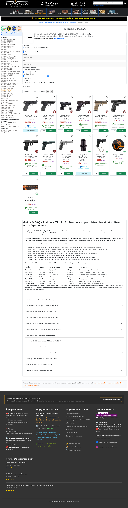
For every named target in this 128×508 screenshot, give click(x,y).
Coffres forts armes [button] (112, 13)
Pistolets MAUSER (7, 75)
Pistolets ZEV (5, 97)
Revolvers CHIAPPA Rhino (9, 100)
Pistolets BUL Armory (7, 46)
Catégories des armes (73, 413)
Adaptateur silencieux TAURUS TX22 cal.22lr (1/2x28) (83, 157)
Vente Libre (44, 47)
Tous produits (29, 52)
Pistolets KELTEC (6, 68)
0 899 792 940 (103, 413)
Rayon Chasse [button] (76, 13)
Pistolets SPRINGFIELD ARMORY (8, 80)
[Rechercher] (125, 3)
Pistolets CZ (5, 53)
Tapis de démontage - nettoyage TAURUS (30, 199)
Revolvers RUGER (7, 112)
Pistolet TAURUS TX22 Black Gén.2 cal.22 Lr (48, 117)
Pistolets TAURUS (6, 90)
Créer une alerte (30, 130)
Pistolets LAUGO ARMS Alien (10, 73)
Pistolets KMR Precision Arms (10, 71)
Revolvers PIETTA (7, 110)
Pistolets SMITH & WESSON (10, 83)
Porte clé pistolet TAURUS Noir (101, 155)
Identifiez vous (49, 5)
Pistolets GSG (5, 63)
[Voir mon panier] (72, 3)
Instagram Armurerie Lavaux (106, 447)
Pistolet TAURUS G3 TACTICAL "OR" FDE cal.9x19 (101, 117)
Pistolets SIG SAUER (7, 78)
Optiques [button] (85, 13)
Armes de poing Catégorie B (67, 22)
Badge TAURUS (118, 155)
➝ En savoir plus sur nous (14, 420)
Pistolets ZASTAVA (7, 95)
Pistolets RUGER (6, 77)
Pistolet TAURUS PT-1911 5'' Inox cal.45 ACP (65, 156)
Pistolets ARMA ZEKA (8, 39)
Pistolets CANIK (6, 48)
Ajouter (51, 130)
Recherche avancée (98, 5)
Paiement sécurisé (74, 443)
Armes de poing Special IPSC (10, 126)
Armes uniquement (43, 52)
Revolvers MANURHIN (8, 105)
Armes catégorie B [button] (40, 13)
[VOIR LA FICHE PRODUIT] (29, 97)
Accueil (41, 22)
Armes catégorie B (51, 22)
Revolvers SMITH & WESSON (10, 114)
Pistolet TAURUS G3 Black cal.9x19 (83, 116)
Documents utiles (71, 432)
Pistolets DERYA (6, 54)
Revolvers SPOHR (7, 115)
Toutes (27, 47)
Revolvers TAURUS (7, 117)
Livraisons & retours (74, 447)
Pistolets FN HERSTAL (8, 58)
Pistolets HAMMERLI (7, 65)
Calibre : (25, 61)
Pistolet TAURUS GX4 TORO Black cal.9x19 (65, 117)
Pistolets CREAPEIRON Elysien (11, 51)
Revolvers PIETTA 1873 (8, 123)
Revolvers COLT (6, 102)
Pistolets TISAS (6, 92)
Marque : (25, 54)
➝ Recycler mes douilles (43, 446)
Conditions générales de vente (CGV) (78, 420)
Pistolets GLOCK (6, 60)
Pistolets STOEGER (7, 86)
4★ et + (34, 82)
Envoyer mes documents (74, 436)
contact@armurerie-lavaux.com (108, 418)
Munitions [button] (102, 13)
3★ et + (42, 82)
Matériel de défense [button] (16, 13)
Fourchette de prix (28, 74)
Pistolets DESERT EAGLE (9, 56)
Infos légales (70, 423)
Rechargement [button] (93, 13)
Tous (26, 72)
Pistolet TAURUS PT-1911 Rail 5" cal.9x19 (48, 156)
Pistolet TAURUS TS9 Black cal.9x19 (118, 116)
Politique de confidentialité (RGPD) (77, 426)
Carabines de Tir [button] (52, 13)
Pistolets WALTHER (7, 93)
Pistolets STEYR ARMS (8, 85)
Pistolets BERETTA (7, 43)
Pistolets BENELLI (7, 41)
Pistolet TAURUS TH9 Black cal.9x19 (30, 155)
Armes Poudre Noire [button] (64, 13)
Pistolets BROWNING (8, 44)
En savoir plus (59, 38)
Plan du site (69, 429)
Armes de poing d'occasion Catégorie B (9, 131)
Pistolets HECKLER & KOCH (10, 66)
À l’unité (34, 72)
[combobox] (74, 57)
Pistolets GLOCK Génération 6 (10, 61)
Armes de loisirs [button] (29, 13)
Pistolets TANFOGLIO (8, 88)
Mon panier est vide (78, 5)
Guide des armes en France (75, 416)
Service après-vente (74, 450)
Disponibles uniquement (32, 69)
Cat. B (35, 47)
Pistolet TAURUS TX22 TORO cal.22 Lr (31, 117)
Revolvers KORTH (7, 104)
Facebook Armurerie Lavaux (107, 442)
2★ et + (51, 82)
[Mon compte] (42, 3)
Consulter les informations (111, 399)
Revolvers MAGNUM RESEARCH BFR (7, 108)
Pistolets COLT (6, 49)
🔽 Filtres (42, 91)
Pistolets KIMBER (6, 70)
